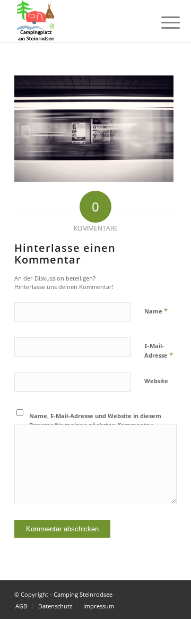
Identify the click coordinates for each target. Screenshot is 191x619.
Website (156, 381)
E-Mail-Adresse (158, 351)
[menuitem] (162, 22)
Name (156, 311)
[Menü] (162, 22)
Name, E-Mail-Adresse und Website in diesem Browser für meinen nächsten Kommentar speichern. (95, 424)
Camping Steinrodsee (83, 594)
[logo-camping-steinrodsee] (79, 21)
